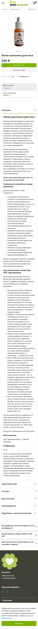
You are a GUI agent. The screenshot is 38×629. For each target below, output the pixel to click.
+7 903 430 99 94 (8, 578)
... (24, 9)
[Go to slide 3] (19, 51)
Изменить (7, 88)
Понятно (19, 623)
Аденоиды (32, 9)
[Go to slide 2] (18, 51)
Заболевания (15, 9)
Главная (5, 9)
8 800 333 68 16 (8, 576)
